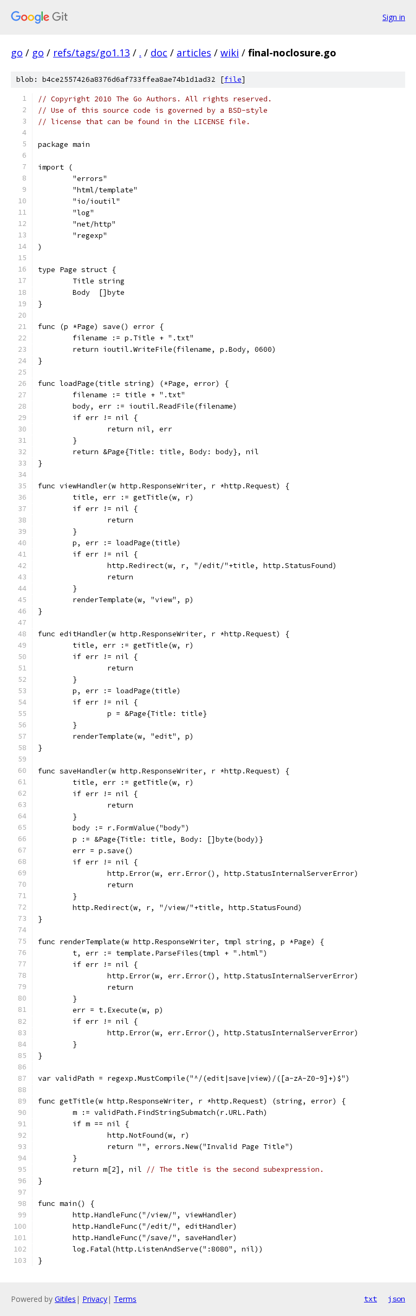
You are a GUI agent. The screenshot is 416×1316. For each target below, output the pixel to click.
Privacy (94, 1299)
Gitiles (65, 1299)
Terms (125, 1299)
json (396, 1299)
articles (194, 52)
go (17, 52)
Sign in (393, 17)
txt (370, 1299)
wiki (229, 52)
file (233, 79)
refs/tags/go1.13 (91, 52)
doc (159, 52)
